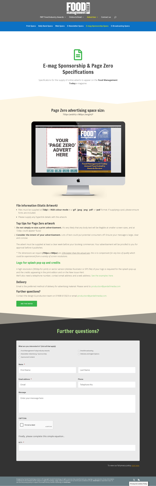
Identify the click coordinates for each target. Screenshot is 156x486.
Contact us (106, 17)
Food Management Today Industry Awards (35, 351)
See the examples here (102, 275)
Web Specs (60, 26)
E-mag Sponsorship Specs (97, 26)
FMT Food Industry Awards (52, 17)
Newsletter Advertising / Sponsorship (34, 354)
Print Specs (31, 26)
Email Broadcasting (86, 351)
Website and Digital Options (89, 354)
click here (135, 465)
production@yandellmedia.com (105, 286)
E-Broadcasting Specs (120, 26)
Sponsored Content (28, 357)
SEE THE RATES (27, 304)
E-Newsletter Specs (75, 26)
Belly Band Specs (45, 26)
